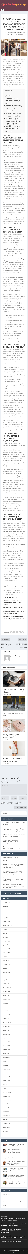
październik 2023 (7, 995)
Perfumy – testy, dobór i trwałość (12, 1202)
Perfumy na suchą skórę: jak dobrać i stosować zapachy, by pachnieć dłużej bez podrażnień (13, 886)
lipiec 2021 (6, 1065)
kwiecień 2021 (6, 1077)
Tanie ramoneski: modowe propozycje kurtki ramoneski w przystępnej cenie (13, 1224)
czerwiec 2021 (6, 1069)
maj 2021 (5, 1073)
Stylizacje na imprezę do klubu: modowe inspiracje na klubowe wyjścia (13, 602)
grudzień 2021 (7, 1045)
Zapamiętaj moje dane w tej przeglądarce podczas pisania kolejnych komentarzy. (12, 803)
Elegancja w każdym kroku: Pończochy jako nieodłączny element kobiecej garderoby (13, 1236)
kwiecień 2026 (6, 910)
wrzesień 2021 (6, 1057)
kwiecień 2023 (6, 1014)
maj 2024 (5, 968)
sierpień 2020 (6, 1108)
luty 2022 (5, 1038)
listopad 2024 (6, 949)
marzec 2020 (6, 1127)
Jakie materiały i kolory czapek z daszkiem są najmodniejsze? (13, 121)
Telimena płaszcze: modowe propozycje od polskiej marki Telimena (14, 835)
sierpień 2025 (6, 929)
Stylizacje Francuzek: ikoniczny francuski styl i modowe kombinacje (14, 1183)
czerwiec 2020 (6, 1115)
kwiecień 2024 (6, 972)
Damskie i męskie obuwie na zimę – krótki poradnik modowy (13, 1170)
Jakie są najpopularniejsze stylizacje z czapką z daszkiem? (12, 99)
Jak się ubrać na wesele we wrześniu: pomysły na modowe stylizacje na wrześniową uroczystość (13, 1152)
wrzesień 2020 (6, 1104)
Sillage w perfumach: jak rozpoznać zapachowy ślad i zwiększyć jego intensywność (11, 1231)
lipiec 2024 (6, 960)
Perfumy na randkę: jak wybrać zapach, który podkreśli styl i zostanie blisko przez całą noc (13, 879)
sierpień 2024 (6, 956)
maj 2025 (5, 933)
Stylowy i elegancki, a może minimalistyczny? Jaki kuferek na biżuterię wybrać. (12, 736)
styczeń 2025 (6, 941)
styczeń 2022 (6, 1042)
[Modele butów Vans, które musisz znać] (14, 703)
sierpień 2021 (6, 1061)
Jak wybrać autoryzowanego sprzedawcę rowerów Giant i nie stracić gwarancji (13, 859)
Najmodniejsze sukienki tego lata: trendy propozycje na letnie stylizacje (13, 1176)
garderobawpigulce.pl (16, 32)
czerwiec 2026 (6, 902)
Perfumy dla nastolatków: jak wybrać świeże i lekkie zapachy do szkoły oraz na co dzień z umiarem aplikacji (13, 829)
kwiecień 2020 (6, 1123)
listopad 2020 (6, 1096)
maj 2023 (5, 1011)
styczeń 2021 (6, 1088)
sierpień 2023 (6, 999)
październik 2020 (7, 1100)
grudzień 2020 (7, 1092)
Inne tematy (6, 1194)
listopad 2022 (6, 1026)
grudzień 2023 (7, 987)
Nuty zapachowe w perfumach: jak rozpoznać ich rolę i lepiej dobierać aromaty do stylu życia (12, 872)
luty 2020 (5, 1131)
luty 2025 (5, 937)
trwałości (13, 460)
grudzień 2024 (7, 945)
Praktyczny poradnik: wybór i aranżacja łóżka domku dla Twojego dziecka (13, 1219)
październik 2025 (7, 925)
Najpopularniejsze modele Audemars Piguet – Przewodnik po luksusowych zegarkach (13, 691)
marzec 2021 (6, 1080)
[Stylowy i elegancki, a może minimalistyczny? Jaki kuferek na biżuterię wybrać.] (14, 725)
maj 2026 (5, 906)
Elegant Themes (19, 1250)
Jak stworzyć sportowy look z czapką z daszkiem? (13, 108)
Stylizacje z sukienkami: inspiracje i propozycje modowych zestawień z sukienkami (14, 618)
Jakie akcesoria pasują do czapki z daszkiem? (13, 114)
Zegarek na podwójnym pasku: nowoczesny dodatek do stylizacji (12, 847)
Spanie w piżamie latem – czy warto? (11, 1241)
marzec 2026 (6, 914)
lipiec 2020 (6, 1111)
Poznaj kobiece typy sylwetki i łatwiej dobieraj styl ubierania (16, 1144)
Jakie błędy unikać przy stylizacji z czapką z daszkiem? (13, 128)
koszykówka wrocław (8, 1158)
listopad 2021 (6, 1049)
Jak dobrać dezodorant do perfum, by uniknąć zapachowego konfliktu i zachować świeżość (13, 866)
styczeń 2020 (6, 1135)
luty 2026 (5, 918)
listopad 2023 (6, 991)
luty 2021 (5, 1084)
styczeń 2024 (6, 983)
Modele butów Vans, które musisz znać (13, 714)
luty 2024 (5, 980)
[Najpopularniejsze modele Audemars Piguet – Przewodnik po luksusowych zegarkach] (14, 679)
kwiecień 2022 (6, 1034)
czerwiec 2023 (6, 1007)
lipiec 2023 (6, 1003)
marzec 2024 (6, 976)
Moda (12, 34)
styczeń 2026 (6, 921)
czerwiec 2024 (6, 964)
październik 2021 (7, 1053)
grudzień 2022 (7, 1022)
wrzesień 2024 (6, 952)
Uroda (4, 1205)
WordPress (17, 1252)
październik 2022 (7, 1030)
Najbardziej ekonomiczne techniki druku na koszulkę (14, 823)
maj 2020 (5, 1119)
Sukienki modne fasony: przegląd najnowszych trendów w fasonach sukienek (16, 1163)
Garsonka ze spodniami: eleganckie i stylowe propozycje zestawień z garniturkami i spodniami (13, 760)
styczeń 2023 (6, 1018)
